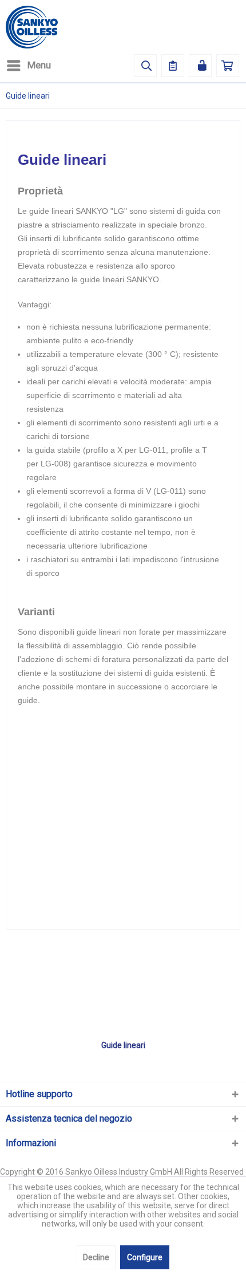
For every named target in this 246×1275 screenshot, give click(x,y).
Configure (144, 1257)
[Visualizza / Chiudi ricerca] (145, 65)
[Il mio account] (200, 65)
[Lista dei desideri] (172, 65)
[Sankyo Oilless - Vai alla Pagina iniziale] (32, 27)
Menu (39, 65)
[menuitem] (28, 65)
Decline (96, 1257)
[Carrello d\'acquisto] (227, 65)
